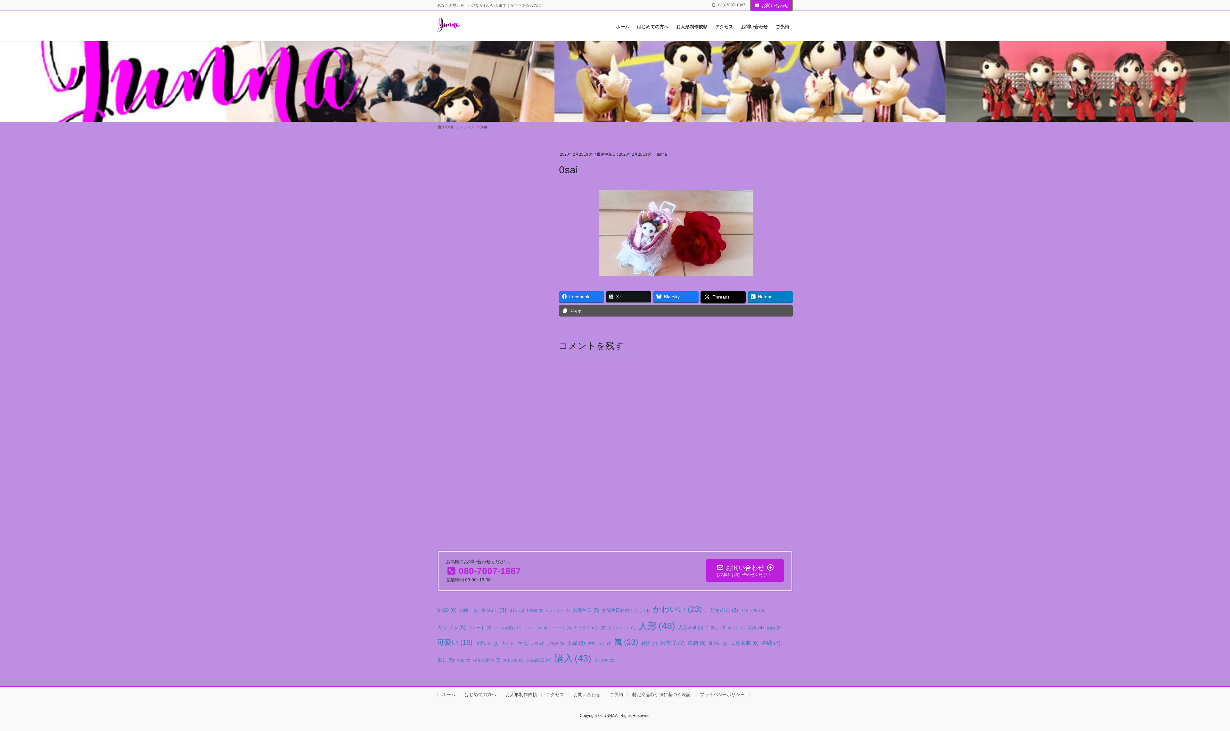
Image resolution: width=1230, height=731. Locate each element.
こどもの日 (721, 610)
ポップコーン (557, 628)
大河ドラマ (515, 643)
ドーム (532, 628)
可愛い (454, 642)
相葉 (463, 660)
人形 (656, 625)
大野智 (555, 643)
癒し (445, 659)
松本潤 (672, 643)
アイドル (752, 610)
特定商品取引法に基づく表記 (661, 694)
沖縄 (771, 643)
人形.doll (690, 627)
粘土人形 (513, 660)
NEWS (535, 610)
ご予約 (616, 694)
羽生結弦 (539, 659)
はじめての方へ (480, 694)
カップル (451, 627)
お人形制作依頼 (521, 694)
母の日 (718, 643)
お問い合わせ (775, 5)
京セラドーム (622, 628)
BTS (516, 610)
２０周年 (604, 660)
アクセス (555, 694)
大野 (538, 643)
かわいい (677, 609)
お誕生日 (586, 610)
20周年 (469, 610)
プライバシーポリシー (722, 694)
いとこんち (558, 610)
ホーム (448, 694)
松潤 (697, 643)
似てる (736, 628)
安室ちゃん (599, 643)
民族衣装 (744, 643)
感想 (649, 643)
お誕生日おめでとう (626, 610)
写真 (756, 627)
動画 (774, 628)
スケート (479, 628)
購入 (572, 658)
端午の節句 (486, 660)
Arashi (493, 610)
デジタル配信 (507, 628)
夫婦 (576, 643)
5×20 (446, 610)
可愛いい (486, 643)
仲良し (715, 628)
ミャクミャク (589, 628)
